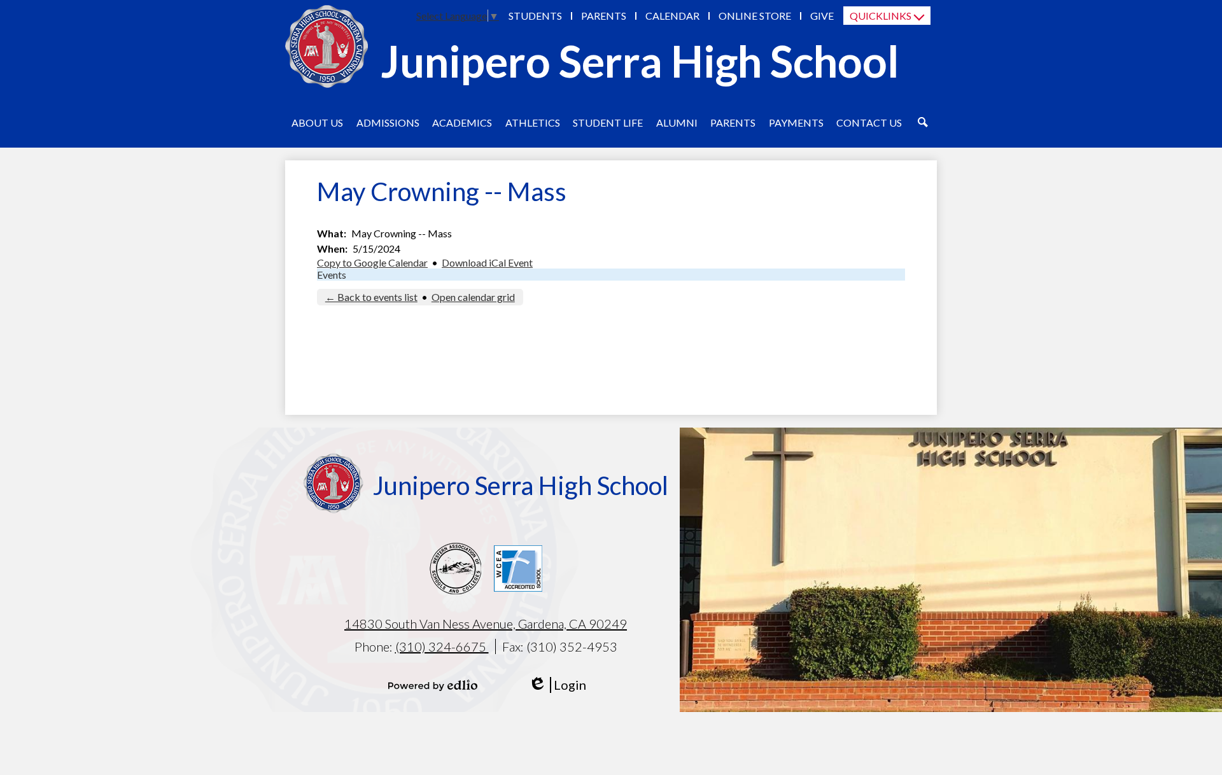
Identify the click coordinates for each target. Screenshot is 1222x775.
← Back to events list (371, 297)
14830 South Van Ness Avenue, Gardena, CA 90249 (485, 623)
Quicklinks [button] (880, 16)
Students (535, 16)
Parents (603, 16)
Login (557, 685)
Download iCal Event (487, 262)
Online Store (755, 16)
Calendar (672, 16)
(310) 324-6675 (442, 646)
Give (822, 16)
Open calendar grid (473, 297)
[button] (317, 122)
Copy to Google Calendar (372, 262)
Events (331, 275)
